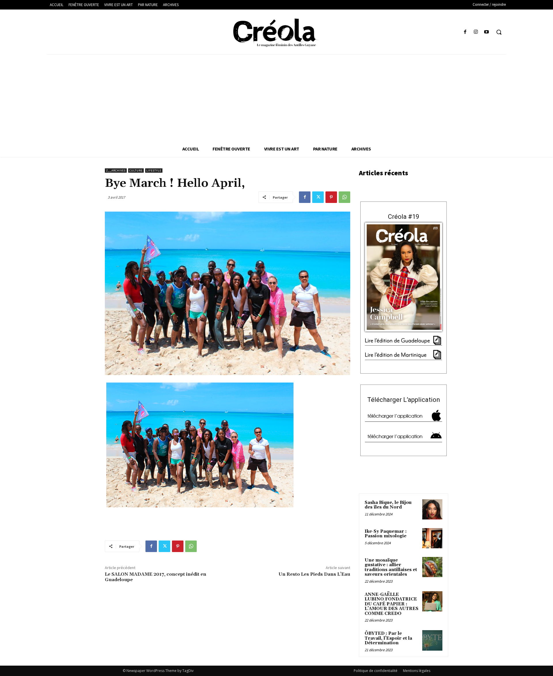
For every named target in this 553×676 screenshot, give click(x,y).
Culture (136, 170)
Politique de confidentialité (375, 670)
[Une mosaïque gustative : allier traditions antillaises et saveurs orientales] (432, 567)
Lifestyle (153, 170)
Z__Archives (116, 170)
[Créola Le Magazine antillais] (276, 32)
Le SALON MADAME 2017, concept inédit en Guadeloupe (155, 577)
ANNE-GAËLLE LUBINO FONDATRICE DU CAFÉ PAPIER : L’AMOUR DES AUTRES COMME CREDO (391, 604)
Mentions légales (416, 670)
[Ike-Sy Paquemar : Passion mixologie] (432, 538)
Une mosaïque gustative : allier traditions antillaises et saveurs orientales (391, 567)
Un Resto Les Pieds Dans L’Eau (314, 574)
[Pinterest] (331, 197)
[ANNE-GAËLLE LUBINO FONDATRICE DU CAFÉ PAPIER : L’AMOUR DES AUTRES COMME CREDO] (432, 601)
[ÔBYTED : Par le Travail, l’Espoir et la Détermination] (432, 640)
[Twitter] (318, 197)
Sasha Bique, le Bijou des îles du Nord (388, 505)
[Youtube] (486, 32)
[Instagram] (476, 32)
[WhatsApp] (344, 197)
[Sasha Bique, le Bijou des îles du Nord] (432, 509)
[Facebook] (465, 32)
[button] (499, 32)
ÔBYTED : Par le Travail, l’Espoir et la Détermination (388, 638)
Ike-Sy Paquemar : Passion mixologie (386, 534)
